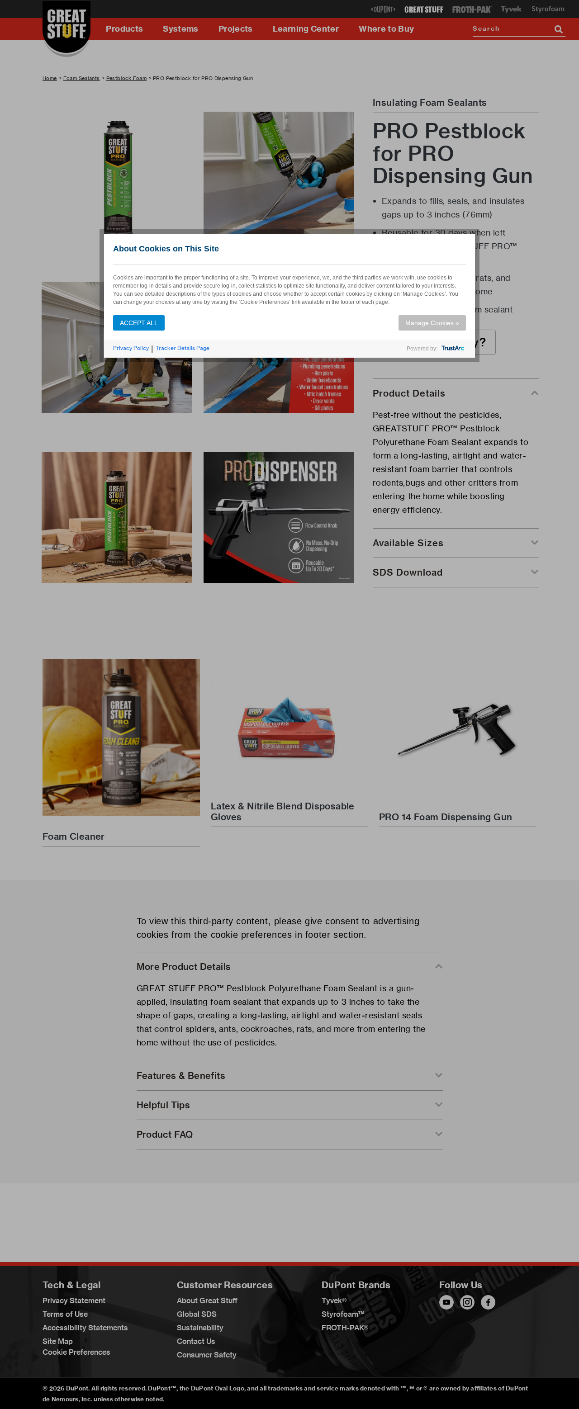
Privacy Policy (131, 348)
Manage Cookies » (432, 322)
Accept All (139, 322)
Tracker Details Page (182, 348)
